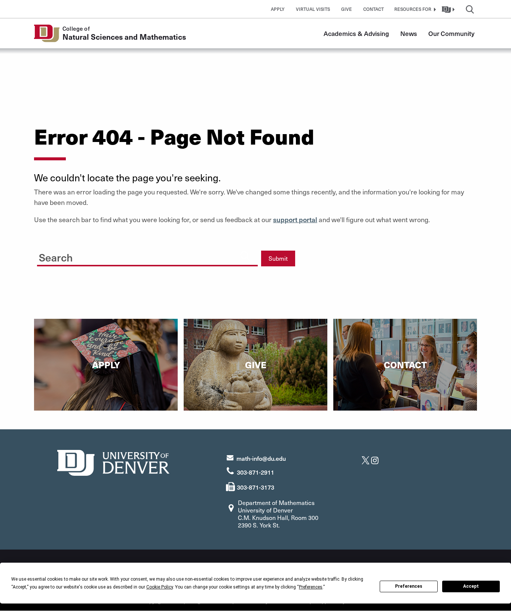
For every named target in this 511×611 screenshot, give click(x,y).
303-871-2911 (255, 472)
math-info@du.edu (261, 458)
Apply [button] (278, 9)
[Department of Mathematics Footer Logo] (113, 461)
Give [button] (346, 9)
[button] (414, 9)
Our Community (451, 33)
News (408, 33)
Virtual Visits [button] (313, 9)
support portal (295, 219)
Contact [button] (373, 9)
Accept (471, 586)
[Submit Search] (245, 255)
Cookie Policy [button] (159, 587)
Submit (278, 258)
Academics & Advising (356, 33)
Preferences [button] (310, 587)
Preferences (408, 586)
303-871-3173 (255, 487)
